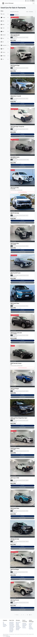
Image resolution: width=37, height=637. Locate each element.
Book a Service (18, 622)
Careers (30, 625)
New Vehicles (11, 623)
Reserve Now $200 (22, 44)
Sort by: (27, 11)
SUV (3, 623)
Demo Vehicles (11, 624)
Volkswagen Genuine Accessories (24, 626)
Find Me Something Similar (22, 192)
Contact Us (30, 623)
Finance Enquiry (11, 626)
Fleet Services (11, 627)
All (3, 622)
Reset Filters (12, 14)
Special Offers (11, 622)
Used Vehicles (11, 625)
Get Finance (22, 42)
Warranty (17, 623)
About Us (30, 624)
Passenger (4, 624)
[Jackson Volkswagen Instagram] (31, 0)
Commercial (5, 625)
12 (27, 614)
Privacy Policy (31, 628)
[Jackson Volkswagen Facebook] (30, 0)
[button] (33, 3)
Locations (27, 0)
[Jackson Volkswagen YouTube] (33, 0)
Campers (4, 626)
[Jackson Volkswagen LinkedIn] (34, 0)
